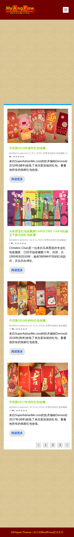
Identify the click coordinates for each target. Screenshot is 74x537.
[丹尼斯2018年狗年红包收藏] (37, 298)
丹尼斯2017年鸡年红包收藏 (27, 402)
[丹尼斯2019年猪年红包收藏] (37, 126)
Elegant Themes (22, 532)
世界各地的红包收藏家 (54, 153)
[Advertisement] (37, 58)
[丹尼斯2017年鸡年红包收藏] (37, 380)
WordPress (47, 532)
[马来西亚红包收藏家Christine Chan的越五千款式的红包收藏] (37, 208)
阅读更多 (17, 179)
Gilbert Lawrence (19, 153)
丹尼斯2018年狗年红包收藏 (27, 320)
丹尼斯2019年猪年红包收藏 (27, 148)
